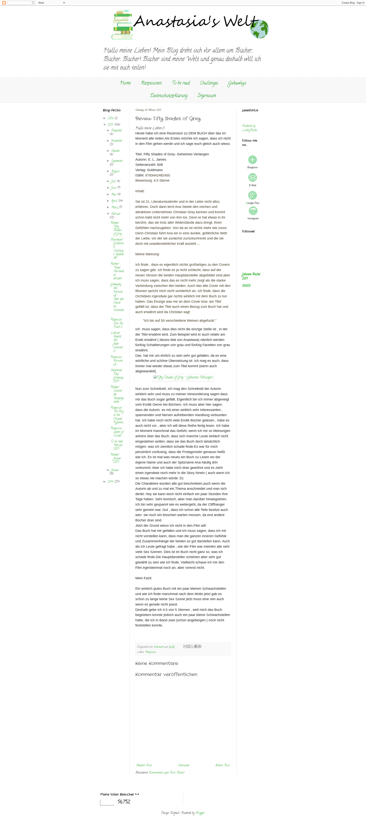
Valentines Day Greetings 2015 (117, 376)
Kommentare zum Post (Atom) (167, 773)
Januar (115, 470)
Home (125, 83)
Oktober (115, 151)
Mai (114, 194)
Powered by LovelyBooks (249, 128)
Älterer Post (222, 765)
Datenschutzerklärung (168, 96)
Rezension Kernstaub (117, 361)
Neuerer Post (144, 765)
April (114, 201)
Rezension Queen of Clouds (117, 432)
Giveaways (237, 83)
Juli (113, 181)
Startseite (183, 765)
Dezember (116, 130)
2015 (111, 125)
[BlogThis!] (189, 646)
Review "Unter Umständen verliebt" (117, 271)
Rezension (150, 652)
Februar (115, 214)
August (115, 171)
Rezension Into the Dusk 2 (117, 323)
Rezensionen (151, 83)
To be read (181, 83)
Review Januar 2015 (116, 458)
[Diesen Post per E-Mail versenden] (185, 646)
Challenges (209, 83)
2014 (111, 482)
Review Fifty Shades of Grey (116, 228)
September (117, 161)
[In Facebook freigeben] (196, 646)
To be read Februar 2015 (117, 445)
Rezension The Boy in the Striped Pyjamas (117, 415)
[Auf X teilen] (192, 646)
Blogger (200, 813)
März (115, 207)
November (116, 141)
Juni (114, 188)
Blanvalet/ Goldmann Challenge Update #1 (117, 249)
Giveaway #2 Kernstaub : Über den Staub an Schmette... (117, 299)
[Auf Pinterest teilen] (199, 646)
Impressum (206, 96)
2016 (111, 118)
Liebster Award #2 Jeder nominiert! (117, 342)
